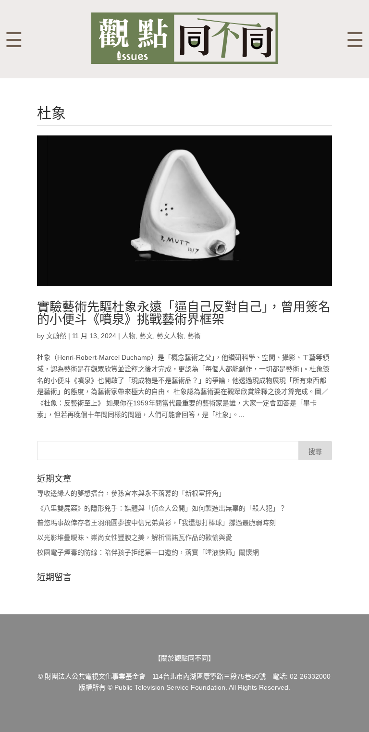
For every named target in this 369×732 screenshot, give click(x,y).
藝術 (194, 336)
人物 (128, 336)
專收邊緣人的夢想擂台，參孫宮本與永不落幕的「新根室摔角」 (131, 493)
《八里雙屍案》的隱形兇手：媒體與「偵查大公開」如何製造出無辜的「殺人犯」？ (161, 508)
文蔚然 (56, 336)
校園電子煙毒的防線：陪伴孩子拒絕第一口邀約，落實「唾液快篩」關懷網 (148, 552)
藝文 (146, 336)
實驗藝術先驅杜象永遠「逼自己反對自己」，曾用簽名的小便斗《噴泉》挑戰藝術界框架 (184, 313)
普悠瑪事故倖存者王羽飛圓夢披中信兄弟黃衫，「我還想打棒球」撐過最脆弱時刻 (156, 522)
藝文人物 (170, 336)
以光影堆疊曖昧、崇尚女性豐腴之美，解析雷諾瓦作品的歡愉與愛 (134, 537)
